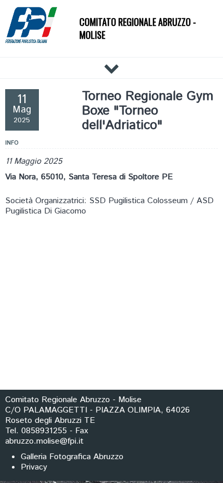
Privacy (34, 467)
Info (12, 143)
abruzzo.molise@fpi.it (44, 441)
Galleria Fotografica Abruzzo (72, 457)
